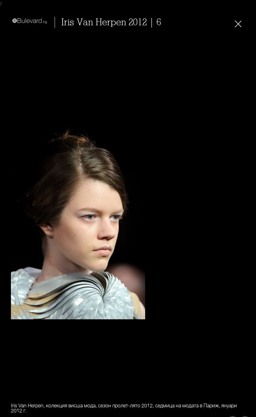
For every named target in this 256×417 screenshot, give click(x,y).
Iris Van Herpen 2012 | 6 (111, 22)
